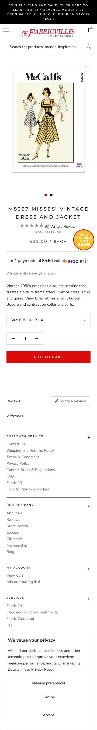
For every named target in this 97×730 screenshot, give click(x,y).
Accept (48, 715)
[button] (48, 261)
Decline (49, 697)
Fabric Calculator (20, 618)
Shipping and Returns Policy (30, 450)
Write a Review (63, 226)
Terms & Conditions (23, 457)
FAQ (10, 476)
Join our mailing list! (23, 581)
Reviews (13, 519)
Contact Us (15, 444)
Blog (10, 551)
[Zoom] (85, 66)
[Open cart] (90, 29)
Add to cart (48, 357)
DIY (9, 625)
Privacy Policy (17, 463)
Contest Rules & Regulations (30, 469)
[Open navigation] (6, 30)
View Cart (14, 575)
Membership (16, 545)
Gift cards (14, 538)
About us (14, 513)
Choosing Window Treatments (32, 612)
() (47, 226)
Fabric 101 (15, 482)
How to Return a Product (27, 489)
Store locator (17, 526)
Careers (12, 532)
